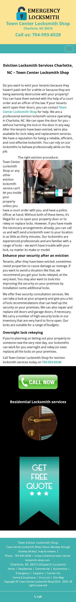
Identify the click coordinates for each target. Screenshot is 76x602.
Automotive (60, 568)
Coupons (38, 573)
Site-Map (58, 577)
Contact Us (53, 573)
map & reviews (47, 551)
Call (39, 596)
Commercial (42, 568)
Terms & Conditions (24, 577)
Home (11, 568)
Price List (44, 577)
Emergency (22, 573)
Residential (25, 568)
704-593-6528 (46, 35)
